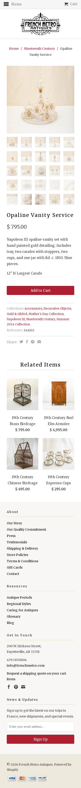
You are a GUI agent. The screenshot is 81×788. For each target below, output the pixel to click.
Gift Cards (14, 567)
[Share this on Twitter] (20, 341)
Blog (10, 623)
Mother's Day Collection (46, 314)
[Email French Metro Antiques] (23, 687)
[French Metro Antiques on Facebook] (9, 687)
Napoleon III (16, 319)
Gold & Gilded (17, 314)
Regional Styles (19, 604)
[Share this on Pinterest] (32, 341)
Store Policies (17, 555)
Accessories (33, 308)
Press (11, 536)
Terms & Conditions (22, 561)
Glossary (13, 616)
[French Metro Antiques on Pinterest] (16, 687)
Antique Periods (19, 597)
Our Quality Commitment (26, 529)
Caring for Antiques (22, 610)
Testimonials (17, 542)
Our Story (14, 523)
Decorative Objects (57, 308)
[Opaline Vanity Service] (40, 100)
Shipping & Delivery (22, 548)
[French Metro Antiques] (40, 23)
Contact (13, 574)
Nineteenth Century (39, 49)
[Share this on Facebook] (26, 341)
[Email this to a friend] (38, 341)
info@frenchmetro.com (26, 665)
